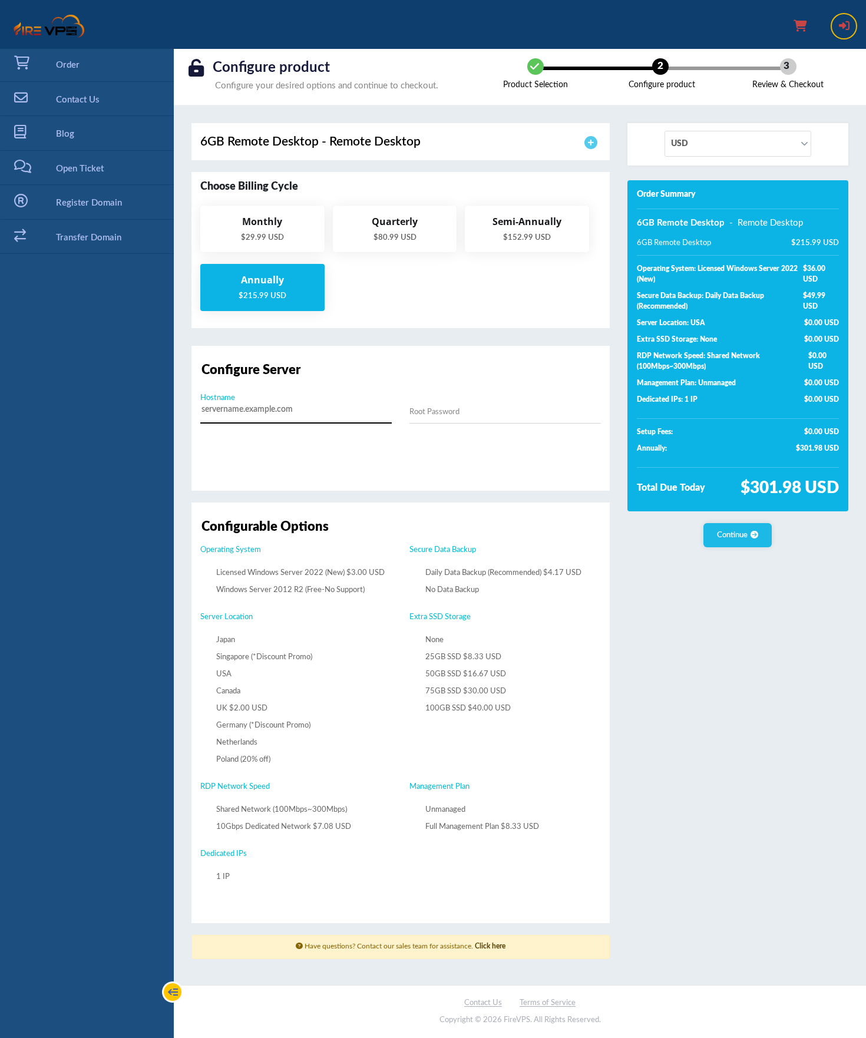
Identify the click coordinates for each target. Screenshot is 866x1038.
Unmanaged (444, 810)
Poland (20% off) (242, 759)
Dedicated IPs (223, 854)
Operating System (230, 550)
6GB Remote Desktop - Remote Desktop (310, 141)
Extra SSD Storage (440, 617)
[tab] (400, 141)
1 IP (222, 877)
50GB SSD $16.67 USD (465, 674)
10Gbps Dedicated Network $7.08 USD (282, 827)
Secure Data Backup (442, 550)
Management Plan (439, 787)
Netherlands (235, 742)
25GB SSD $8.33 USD (462, 657)
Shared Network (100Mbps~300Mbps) (280, 810)
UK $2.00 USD (240, 708)
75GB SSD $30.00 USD (465, 691)
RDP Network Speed (235, 787)
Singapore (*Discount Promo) (263, 657)
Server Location (226, 617)
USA (223, 674)
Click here (490, 946)
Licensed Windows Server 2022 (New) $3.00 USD (299, 573)
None (434, 640)
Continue (732, 535)
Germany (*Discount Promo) (262, 725)
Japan (224, 640)
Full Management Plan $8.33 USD (481, 827)
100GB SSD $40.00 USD (467, 708)
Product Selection (535, 85)
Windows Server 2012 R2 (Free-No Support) (289, 590)
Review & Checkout (788, 85)
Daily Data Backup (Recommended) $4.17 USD (502, 573)
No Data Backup (451, 590)
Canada (227, 691)
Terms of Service (548, 1003)
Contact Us (483, 1003)
